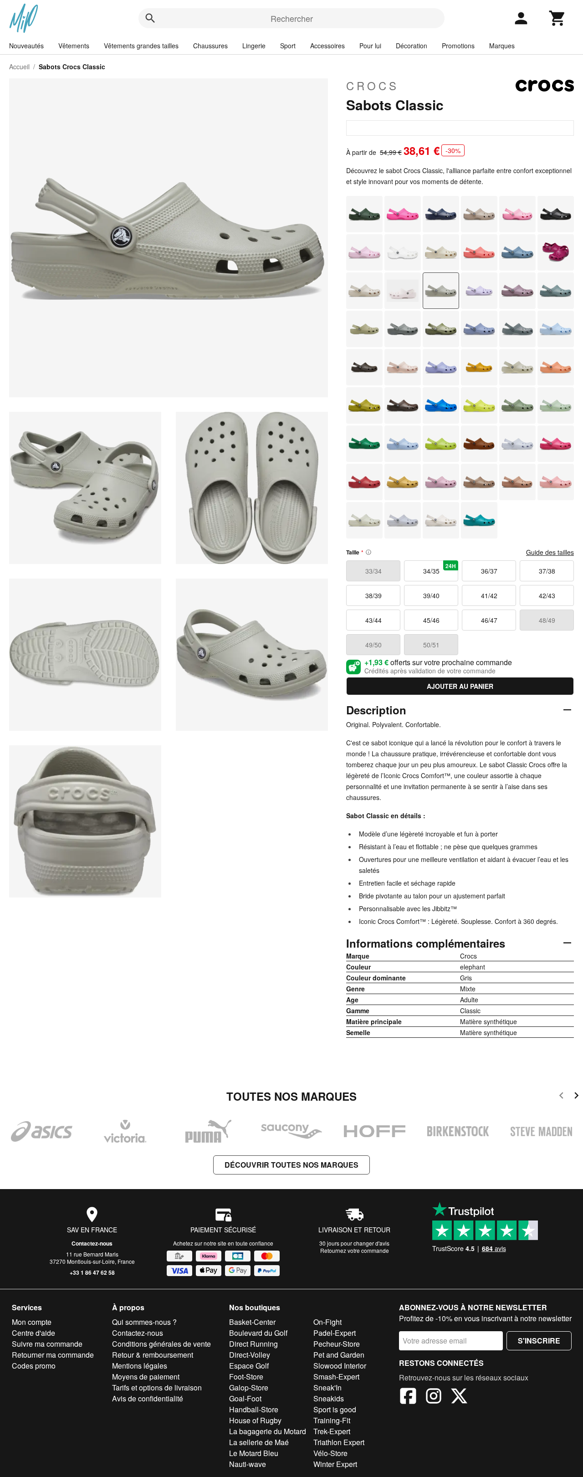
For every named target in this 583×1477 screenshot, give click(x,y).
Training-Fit (331, 1420)
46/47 (489, 620)
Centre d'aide (33, 1333)
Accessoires (327, 45)
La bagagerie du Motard (267, 1431)
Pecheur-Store (336, 1344)
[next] (576, 1097)
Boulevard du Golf (258, 1333)
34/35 (439, 568)
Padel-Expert (334, 1333)
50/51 (431, 644)
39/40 (431, 595)
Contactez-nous (92, 1243)
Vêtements (73, 45)
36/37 (489, 570)
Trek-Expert (331, 1431)
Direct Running (253, 1344)
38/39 (373, 595)
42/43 (547, 595)
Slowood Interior (339, 1365)
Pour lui (370, 45)
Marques (502, 45)
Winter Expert (335, 1464)
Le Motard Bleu (253, 1453)
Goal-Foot (245, 1398)
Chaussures (210, 45)
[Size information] (368, 552)
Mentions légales (139, 1365)
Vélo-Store (330, 1453)
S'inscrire (539, 1340)
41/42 (489, 595)
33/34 (373, 570)
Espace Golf (249, 1365)
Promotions (458, 45)
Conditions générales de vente (161, 1344)
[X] (459, 1397)
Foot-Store (246, 1376)
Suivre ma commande (47, 1344)
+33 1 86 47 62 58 (92, 1272)
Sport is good (334, 1409)
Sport (288, 45)
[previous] (561, 1097)
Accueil (19, 66)
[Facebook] (408, 1397)
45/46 (431, 620)
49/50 (373, 644)
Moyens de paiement (145, 1376)
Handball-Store (253, 1409)
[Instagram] (433, 1397)
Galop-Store (248, 1387)
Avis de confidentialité (147, 1398)
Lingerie (254, 45)
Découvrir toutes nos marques (291, 1164)
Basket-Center (252, 1322)
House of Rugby (255, 1420)
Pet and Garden (338, 1354)
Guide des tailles (550, 552)
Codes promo (34, 1365)
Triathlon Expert (338, 1442)
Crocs (372, 85)
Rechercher (292, 18)
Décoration (411, 45)
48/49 (547, 620)
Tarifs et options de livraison (157, 1387)
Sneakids (328, 1398)
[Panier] (557, 18)
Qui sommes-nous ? (144, 1322)
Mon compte (31, 1322)
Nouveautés (26, 45)
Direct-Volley (249, 1354)
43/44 (373, 620)
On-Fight (327, 1322)
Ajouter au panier (460, 686)
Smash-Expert (336, 1376)
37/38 (547, 570)
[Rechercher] (150, 18)
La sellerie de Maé (259, 1442)
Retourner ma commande (53, 1354)
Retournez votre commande (354, 1250)
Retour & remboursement (152, 1354)
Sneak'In (327, 1387)
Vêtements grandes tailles (141, 45)
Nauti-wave (247, 1464)
